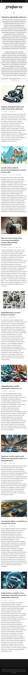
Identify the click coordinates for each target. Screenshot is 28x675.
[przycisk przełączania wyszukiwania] (26, 1)
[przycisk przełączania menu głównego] (14, 13)
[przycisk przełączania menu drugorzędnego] (1, 1)
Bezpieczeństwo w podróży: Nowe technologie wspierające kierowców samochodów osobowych (13, 595)
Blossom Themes (14, 671)
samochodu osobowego (8, 104)
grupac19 (14, 6)
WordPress (13, 672)
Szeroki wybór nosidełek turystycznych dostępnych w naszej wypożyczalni (13, 170)
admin (5, 111)
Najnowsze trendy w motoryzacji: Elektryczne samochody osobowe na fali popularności (13, 458)
